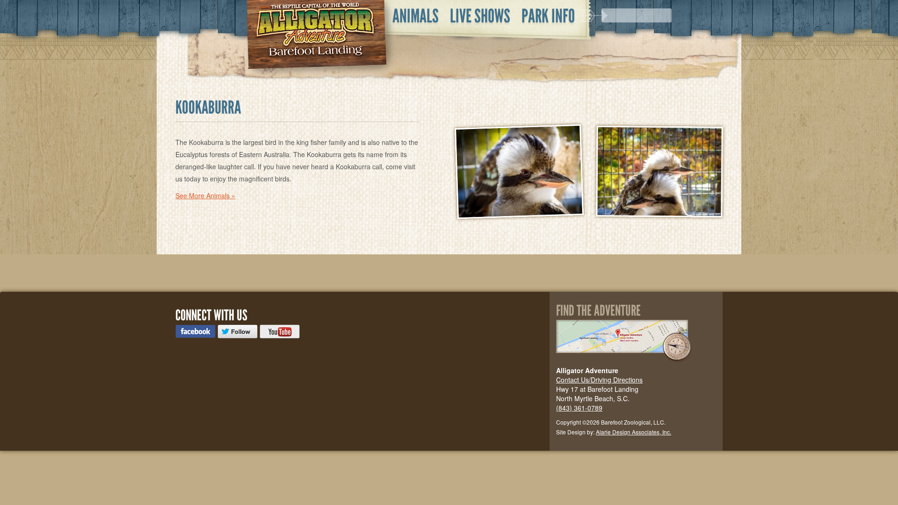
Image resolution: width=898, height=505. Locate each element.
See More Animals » (205, 195)
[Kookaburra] (519, 173)
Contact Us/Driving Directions (599, 379)
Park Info (548, 16)
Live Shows (480, 16)
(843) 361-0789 (579, 407)
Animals (415, 16)
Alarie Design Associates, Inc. (633, 432)
